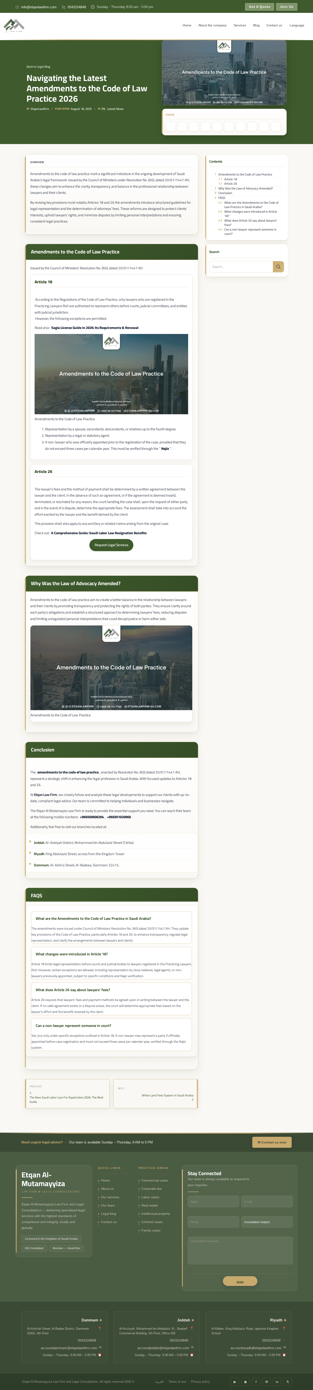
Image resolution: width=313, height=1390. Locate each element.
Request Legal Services (111, 545)
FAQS (220, 198)
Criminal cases (152, 1222)
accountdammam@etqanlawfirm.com (69, 1348)
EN (103, 109)
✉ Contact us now (272, 1142)
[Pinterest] (182, 126)
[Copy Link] (252, 126)
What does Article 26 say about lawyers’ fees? (247, 222)
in (277, 1382)
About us (107, 1188)
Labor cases (150, 1197)
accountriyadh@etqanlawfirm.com (256, 1348)
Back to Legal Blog (38, 67)
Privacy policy (200, 1381)
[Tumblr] (217, 126)
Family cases (150, 1230)
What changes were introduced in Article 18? (247, 213)
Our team (108, 1205)
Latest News (115, 109)
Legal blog (108, 1213)
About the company (212, 25)
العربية (159, 1381)
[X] (264, 126)
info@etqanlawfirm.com (39, 7)
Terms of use (177, 1381)
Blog (256, 25)
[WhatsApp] (194, 126)
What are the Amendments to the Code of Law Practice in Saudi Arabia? (248, 204)
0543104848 (77, 7)
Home (187, 25)
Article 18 (227, 179)
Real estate (149, 1205)
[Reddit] (229, 126)
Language (297, 25)
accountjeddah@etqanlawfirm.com (163, 1348)
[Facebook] (170, 126)
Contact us (274, 25)
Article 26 (227, 183)
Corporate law (151, 1188)
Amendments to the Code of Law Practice (243, 174)
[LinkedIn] (205, 126)
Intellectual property (155, 1213)
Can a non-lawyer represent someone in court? (247, 231)
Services (240, 25)
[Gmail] (240, 126)
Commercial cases (154, 1180)
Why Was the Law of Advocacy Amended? (244, 188)
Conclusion (223, 193)
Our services (110, 1197)
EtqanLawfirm (40, 109)
